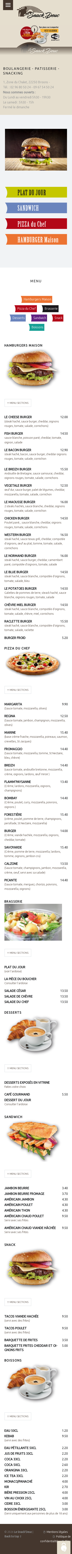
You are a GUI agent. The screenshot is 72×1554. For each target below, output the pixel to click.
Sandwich (39, 318)
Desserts (18, 318)
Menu (8, 5)
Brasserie (51, 308)
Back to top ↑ (13, 1536)
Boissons (37, 327)
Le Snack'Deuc (23, 1531)
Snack (58, 318)
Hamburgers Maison (37, 299)
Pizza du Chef (26, 308)
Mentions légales (57, 1531)
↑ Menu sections (17, 402)
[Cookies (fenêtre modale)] (63, 1547)
